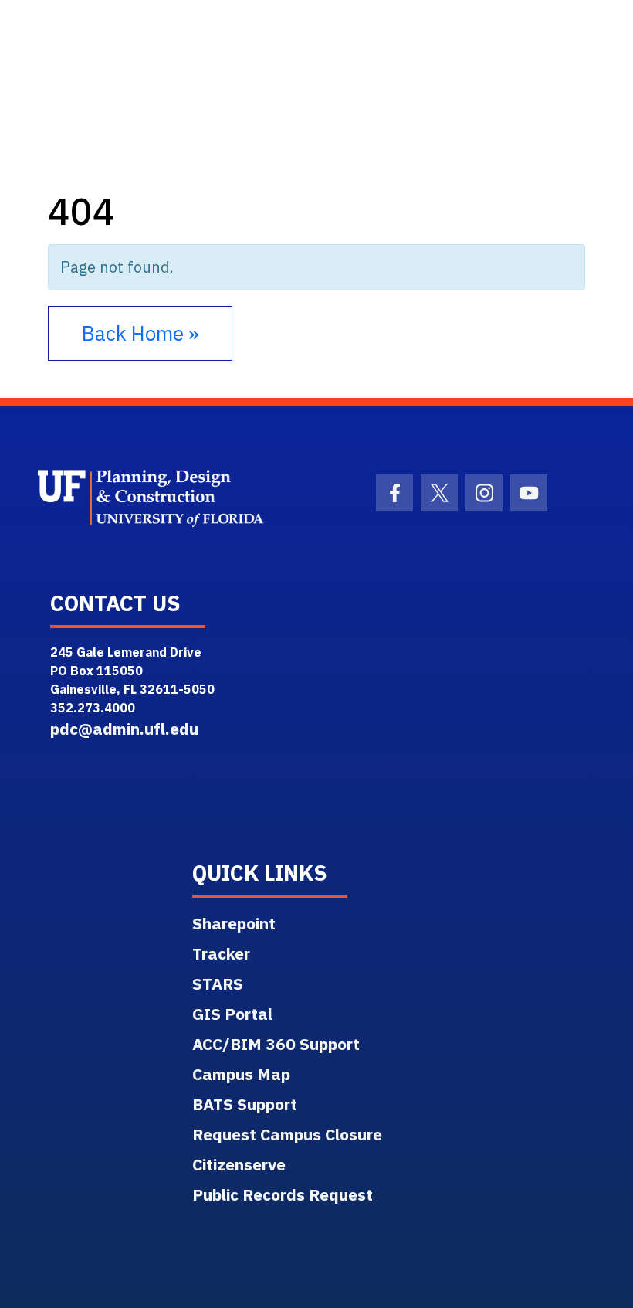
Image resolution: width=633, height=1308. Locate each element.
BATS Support (244, 1104)
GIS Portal (232, 1013)
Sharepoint (234, 923)
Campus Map (241, 1074)
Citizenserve (239, 1164)
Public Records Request (282, 1194)
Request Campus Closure (287, 1134)
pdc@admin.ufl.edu (124, 728)
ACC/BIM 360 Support (276, 1044)
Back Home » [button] (140, 333)
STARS (217, 983)
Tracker (221, 953)
